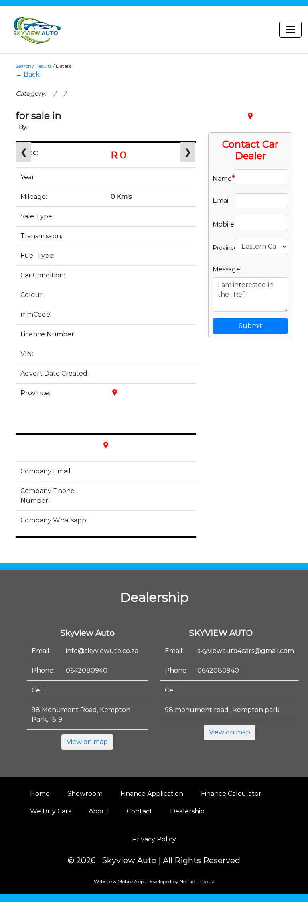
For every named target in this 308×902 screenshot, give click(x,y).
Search (23, 66)
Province (221, 247)
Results (43, 66)
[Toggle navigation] (290, 30)
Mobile (221, 224)
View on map (87, 742)
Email (221, 200)
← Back (28, 74)
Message (226, 269)
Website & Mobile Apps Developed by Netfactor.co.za (154, 881)
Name (221, 178)
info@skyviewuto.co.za (102, 651)
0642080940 (86, 670)
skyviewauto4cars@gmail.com (245, 651)
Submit (250, 326)
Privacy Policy (154, 839)
